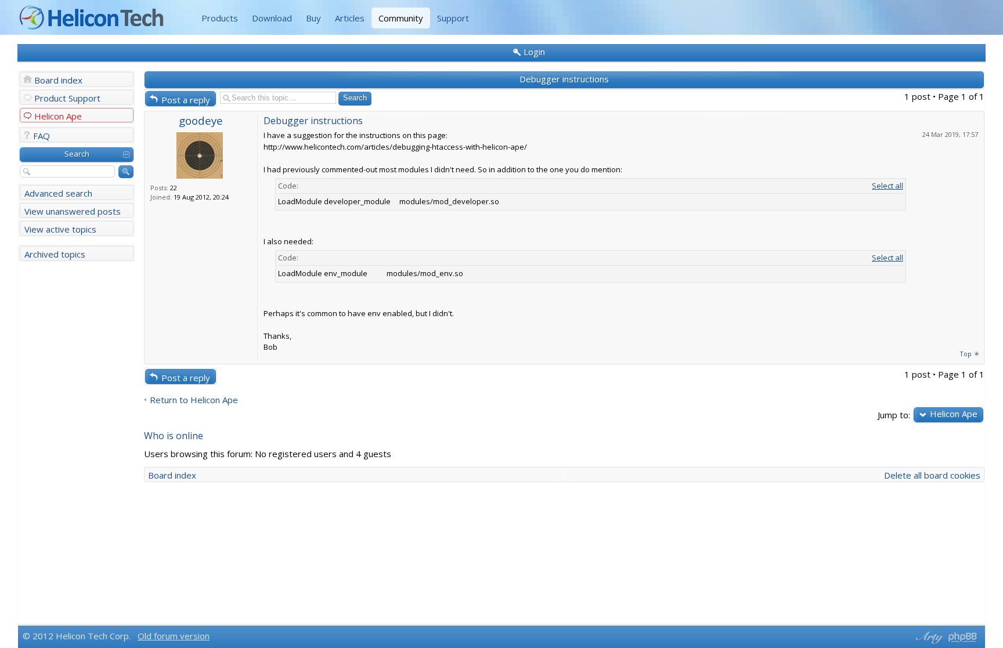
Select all (887, 186)
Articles (350, 18)
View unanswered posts (72, 211)
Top (965, 353)
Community (400, 18)
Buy (313, 18)
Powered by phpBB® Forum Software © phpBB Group (963, 637)
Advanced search (58, 193)
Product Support (67, 98)
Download (272, 18)
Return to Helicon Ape (194, 400)
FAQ (41, 136)
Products (219, 18)
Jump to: (894, 414)
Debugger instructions (564, 79)
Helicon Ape (58, 116)
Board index (58, 80)
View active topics (60, 229)
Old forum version (174, 636)
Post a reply (185, 100)
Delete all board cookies (932, 475)
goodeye (201, 120)
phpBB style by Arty (928, 637)
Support (453, 18)
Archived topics (54, 254)
